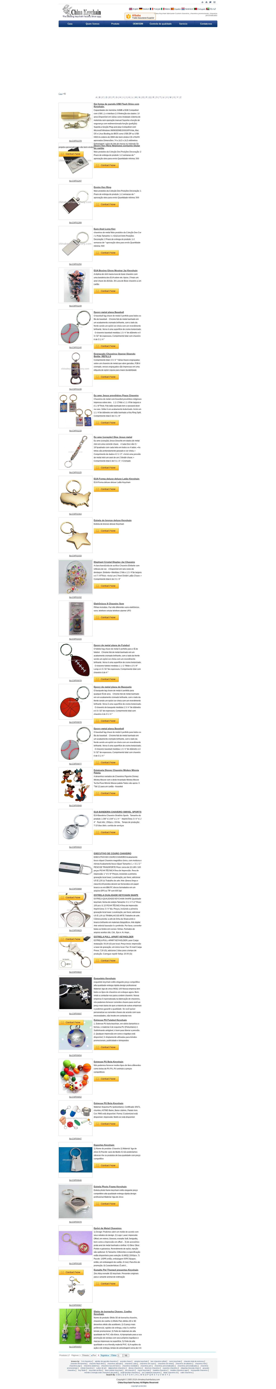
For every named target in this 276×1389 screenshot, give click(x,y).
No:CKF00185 (75, 1263)
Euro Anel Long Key (104, 229)
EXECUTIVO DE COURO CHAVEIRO (112, 853)
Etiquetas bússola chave (190, 1368)
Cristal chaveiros (87, 1368)
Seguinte (104, 1355)
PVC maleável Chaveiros (151, 1372)
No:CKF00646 (75, 1180)
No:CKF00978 (75, 722)
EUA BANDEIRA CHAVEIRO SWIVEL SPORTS (117, 812)
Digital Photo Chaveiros (117, 1368)
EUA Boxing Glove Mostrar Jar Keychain (116, 270)
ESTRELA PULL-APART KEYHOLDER (113, 936)
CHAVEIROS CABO (131, 1363)
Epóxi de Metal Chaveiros (108, 1228)
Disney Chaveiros (135, 1368)
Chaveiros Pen (146, 1366)
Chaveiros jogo (75, 1366)
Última (113, 1355)
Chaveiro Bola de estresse (194, 1361)
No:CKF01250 (75, 264)
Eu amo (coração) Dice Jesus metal (113, 437)
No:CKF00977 (75, 764)
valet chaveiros (186, 1372)
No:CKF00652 (75, 1097)
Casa (70, 24)
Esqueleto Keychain (105, 978)
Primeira (85, 1355)
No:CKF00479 (75, 1222)
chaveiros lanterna (91, 1366)
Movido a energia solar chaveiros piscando (101, 1372)
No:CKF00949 (75, 805)
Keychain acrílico (96, 1370)
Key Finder (82, 1370)
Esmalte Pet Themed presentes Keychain (116, 1270)
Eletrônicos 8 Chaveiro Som (109, 603)
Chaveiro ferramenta (79, 1363)
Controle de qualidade (161, 24)
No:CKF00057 (75, 1347)
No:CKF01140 (75, 347)
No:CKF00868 (75, 889)
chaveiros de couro (147, 1363)
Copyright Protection (138, 1386)
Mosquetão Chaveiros (199, 1370)
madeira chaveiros (160, 1370)
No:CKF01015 (75, 639)
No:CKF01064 (75, 514)
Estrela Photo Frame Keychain (110, 1186)
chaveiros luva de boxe (110, 1366)
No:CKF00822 (75, 972)
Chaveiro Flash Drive (97, 1363)
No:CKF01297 (75, 181)
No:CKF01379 (75, 141)
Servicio (183, 24)
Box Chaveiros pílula (159, 1361)
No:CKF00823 (75, 930)
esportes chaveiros (170, 1368)
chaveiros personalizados (165, 1366)
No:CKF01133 (75, 431)
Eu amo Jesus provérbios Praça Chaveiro (116, 395)
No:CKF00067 (75, 1305)
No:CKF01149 (75, 306)
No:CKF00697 (75, 1014)
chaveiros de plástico (184, 1363)
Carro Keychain (175, 1361)
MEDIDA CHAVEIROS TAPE (179, 1370)
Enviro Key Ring (102, 187)
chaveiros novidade (130, 1366)
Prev (94, 1355)
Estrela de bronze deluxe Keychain (113, 520)
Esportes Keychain (104, 1145)
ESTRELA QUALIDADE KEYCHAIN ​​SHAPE (116, 895)
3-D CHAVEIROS (86, 1361)
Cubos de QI (101, 1368)
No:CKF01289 (75, 222)
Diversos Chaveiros (152, 1368)
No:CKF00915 (75, 847)
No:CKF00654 (75, 1055)
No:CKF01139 (75, 389)
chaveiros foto (201, 1363)
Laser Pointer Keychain (114, 1370)
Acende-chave (126, 1361)
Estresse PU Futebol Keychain (110, 1020)
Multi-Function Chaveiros (130, 1372)
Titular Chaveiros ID (170, 1372)
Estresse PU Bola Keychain (108, 1061)
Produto (115, 24)
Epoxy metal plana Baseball (109, 312)
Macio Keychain (144, 1370)
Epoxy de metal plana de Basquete (113, 687)
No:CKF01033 (75, 556)
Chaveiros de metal (165, 1363)
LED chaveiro (130, 1370)
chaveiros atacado (114, 1363)
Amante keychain (141, 1361)
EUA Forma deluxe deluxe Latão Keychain (116, 478)
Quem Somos (92, 24)
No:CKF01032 (75, 597)
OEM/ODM (138, 24)
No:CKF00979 (75, 681)
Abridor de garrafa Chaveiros (106, 1361)
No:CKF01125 (75, 472)
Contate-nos (206, 24)
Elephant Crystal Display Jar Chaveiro (114, 562)
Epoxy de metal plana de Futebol (112, 645)
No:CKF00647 (75, 1139)
